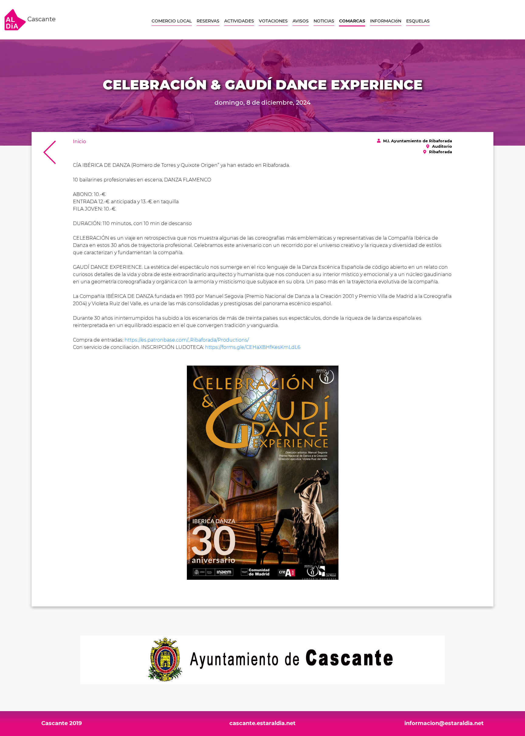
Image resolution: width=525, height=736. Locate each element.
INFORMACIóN (385, 21)
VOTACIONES (273, 21)
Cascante (41, 19)
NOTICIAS (324, 21)
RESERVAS (208, 21)
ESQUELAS (418, 21)
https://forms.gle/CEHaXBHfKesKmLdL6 (252, 347)
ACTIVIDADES (239, 21)
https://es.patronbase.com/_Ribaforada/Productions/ (187, 340)
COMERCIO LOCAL (172, 21)
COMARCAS (352, 21)
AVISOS (301, 21)
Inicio (79, 141)
